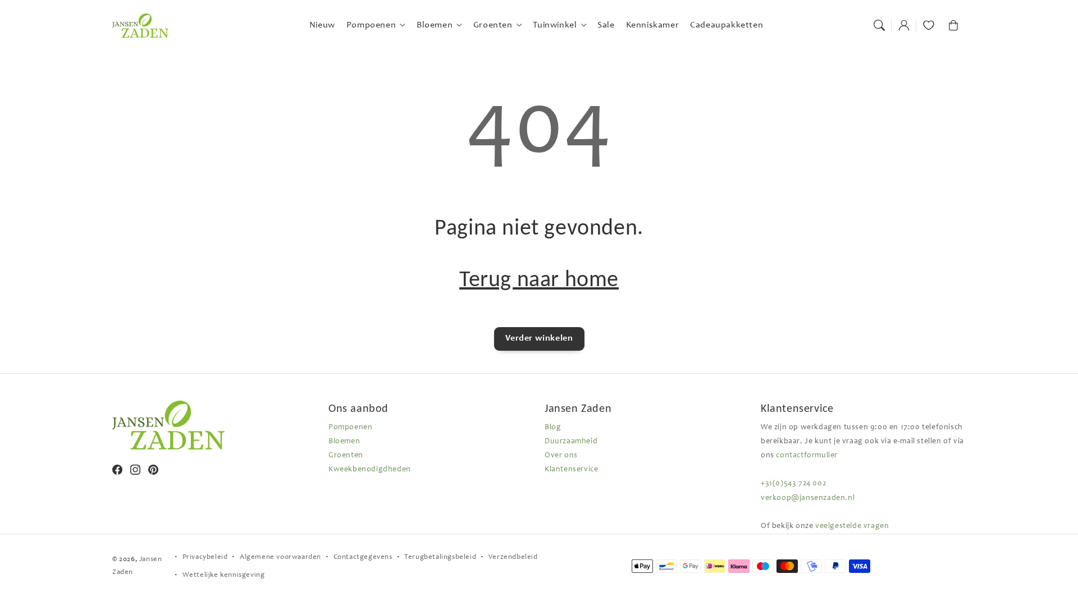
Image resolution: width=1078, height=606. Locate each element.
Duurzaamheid (571, 442)
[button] (879, 25)
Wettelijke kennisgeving (223, 575)
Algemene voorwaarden (280, 557)
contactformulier (807, 456)
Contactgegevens (363, 557)
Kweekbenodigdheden (369, 470)
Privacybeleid (205, 557)
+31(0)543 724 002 (793, 484)
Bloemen (344, 442)
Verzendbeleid (513, 557)
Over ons (561, 456)
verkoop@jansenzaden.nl (808, 498)
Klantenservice (571, 470)
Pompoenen (350, 427)
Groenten (345, 456)
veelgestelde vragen (852, 526)
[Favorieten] (928, 25)
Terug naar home (539, 278)
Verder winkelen (539, 338)
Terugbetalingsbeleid (440, 557)
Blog (553, 427)
